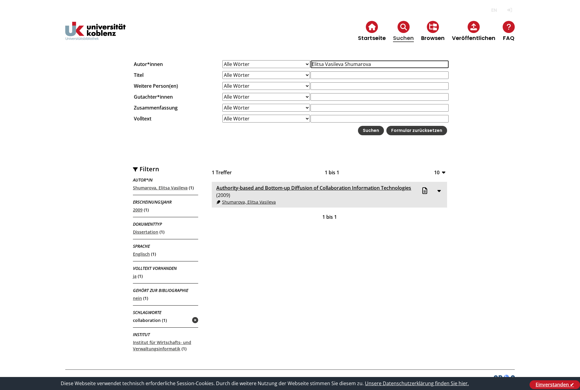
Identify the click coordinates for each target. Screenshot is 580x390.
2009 (138, 210)
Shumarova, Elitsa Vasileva (160, 188)
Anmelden (509, 10)
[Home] (95, 36)
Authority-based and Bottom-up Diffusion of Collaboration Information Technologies (313, 188)
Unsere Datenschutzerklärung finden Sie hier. (417, 383)
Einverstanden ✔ (555, 384)
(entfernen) (180, 320)
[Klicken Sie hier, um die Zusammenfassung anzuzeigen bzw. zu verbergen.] (439, 190)
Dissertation (145, 232)
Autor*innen (148, 64)
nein (137, 298)
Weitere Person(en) (156, 86)
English (494, 10)
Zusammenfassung (156, 107)
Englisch (141, 254)
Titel (138, 75)
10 (437, 172)
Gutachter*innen (153, 96)
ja (135, 276)
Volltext (142, 118)
